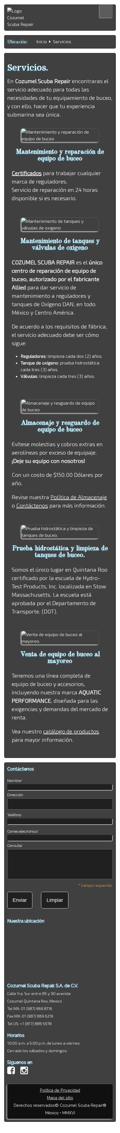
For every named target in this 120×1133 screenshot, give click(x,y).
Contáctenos (32, 505)
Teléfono (14, 815)
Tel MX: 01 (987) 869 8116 (29, 1008)
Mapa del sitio (60, 1097)
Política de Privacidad (60, 1090)
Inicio (41, 41)
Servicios (62, 41)
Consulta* (15, 846)
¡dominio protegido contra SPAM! (60, 1125)
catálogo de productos (71, 731)
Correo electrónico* (23, 831)
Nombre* (14, 781)
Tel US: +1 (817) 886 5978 (29, 1023)
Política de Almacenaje (79, 497)
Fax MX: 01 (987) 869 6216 (30, 1016)
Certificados (27, 173)
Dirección (15, 795)
